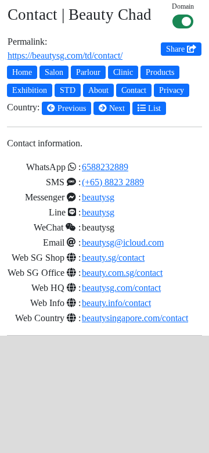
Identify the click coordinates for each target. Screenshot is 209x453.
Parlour (88, 72)
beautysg (98, 197)
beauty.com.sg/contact (122, 273)
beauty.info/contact (116, 303)
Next (116, 108)
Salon (54, 72)
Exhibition (29, 90)
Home (22, 72)
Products (160, 72)
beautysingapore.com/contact (135, 318)
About (98, 90)
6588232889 (105, 167)
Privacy (171, 90)
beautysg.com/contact (121, 288)
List (153, 108)
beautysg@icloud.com (123, 242)
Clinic (123, 72)
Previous (70, 108)
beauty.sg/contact (113, 258)
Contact (133, 90)
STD (67, 90)
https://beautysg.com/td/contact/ (65, 55)
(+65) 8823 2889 (113, 182)
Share (176, 49)
